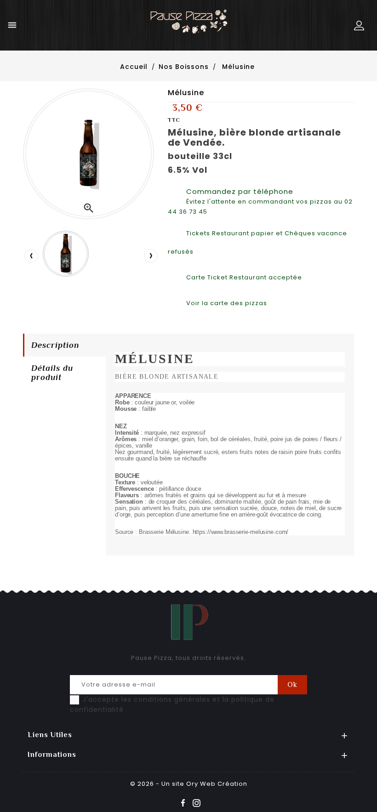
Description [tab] (55, 345)
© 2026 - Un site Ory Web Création (188, 783)
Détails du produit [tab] (52, 372)
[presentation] (31, 256)
